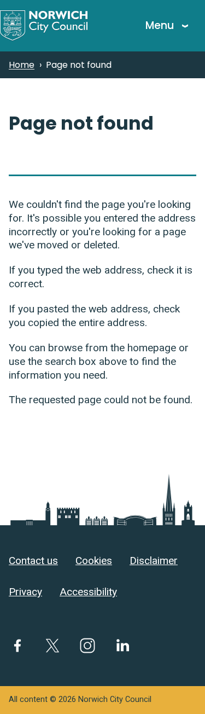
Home (21, 65)
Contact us (33, 560)
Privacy (25, 591)
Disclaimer (154, 560)
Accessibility (88, 591)
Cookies (93, 560)
